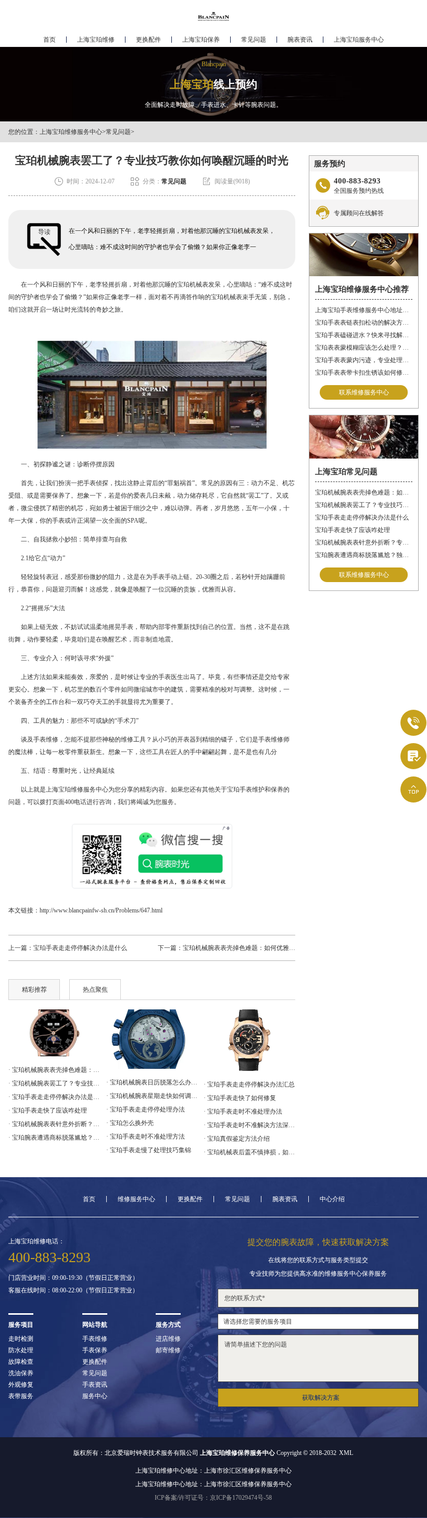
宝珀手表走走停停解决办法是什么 (80, 948)
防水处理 (20, 1350)
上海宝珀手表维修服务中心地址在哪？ (363, 310)
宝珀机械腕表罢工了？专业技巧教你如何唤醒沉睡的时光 (363, 505)
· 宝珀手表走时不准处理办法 (243, 1111)
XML (346, 1453)
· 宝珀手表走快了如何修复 (240, 1098)
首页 (49, 39)
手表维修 (94, 1339)
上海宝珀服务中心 (359, 39)
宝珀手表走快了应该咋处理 (352, 530)
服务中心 (94, 1396)
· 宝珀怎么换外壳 (130, 1123)
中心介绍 (332, 1199)
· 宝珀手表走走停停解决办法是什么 (54, 1097)
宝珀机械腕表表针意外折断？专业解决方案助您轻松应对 (363, 542)
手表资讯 (94, 1384)
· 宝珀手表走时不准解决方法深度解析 (249, 1125)
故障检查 (20, 1362)
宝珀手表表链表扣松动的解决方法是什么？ (363, 322)
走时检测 (20, 1339)
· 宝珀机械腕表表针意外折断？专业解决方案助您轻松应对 (54, 1124)
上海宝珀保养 (201, 39)
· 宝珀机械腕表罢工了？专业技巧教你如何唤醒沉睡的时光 (54, 1083)
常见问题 (253, 39)
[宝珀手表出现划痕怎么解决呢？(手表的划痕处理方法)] (54, 1033)
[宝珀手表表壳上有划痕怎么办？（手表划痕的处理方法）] (152, 1039)
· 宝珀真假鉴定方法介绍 (237, 1138)
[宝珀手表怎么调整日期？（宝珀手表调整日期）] (249, 1040)
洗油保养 (20, 1373)
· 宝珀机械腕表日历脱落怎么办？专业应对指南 (152, 1082)
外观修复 (20, 1384)
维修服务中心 (136, 1199)
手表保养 (94, 1350)
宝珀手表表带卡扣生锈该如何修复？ (363, 372)
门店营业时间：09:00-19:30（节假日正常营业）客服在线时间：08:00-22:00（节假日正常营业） (73, 1284)
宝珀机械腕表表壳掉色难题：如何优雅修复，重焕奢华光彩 (264, 948)
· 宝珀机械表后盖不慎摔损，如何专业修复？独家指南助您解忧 (249, 1152)
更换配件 (148, 39)
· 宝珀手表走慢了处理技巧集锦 (148, 1150)
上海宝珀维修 (96, 39)
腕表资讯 (299, 39)
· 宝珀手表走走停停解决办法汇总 (249, 1084)
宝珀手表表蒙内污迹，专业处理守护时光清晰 (363, 360)
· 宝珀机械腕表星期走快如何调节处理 (152, 1096)
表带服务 (20, 1396)
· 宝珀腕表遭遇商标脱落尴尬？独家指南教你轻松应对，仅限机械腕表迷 (54, 1137)
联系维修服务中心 (364, 392)
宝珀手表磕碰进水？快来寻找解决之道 (363, 335)
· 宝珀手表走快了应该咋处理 (47, 1110)
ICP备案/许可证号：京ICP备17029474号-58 (213, 1497)
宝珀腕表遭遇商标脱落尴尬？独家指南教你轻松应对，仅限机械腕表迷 (363, 555)
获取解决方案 (321, 1397)
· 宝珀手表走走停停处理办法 (145, 1109)
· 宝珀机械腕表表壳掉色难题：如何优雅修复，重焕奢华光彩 (54, 1069)
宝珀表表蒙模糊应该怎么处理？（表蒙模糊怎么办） (363, 347)
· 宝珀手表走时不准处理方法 (145, 1136)
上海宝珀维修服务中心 (71, 132)
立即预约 (214, 775)
